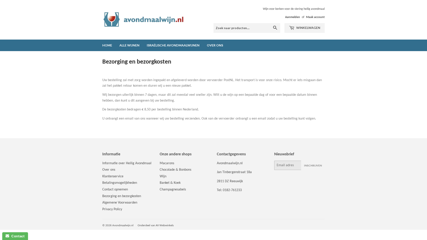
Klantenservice (112, 176)
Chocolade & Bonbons (175, 170)
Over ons (215, 45)
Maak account (315, 17)
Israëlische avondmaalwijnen (173, 45)
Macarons (167, 163)
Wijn (163, 176)
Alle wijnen (129, 45)
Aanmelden (292, 17)
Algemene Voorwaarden (119, 202)
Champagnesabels (173, 189)
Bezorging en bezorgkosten (121, 196)
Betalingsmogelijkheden (119, 183)
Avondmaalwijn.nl (122, 225)
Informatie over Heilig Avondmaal (126, 163)
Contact (16, 236)
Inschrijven (313, 165)
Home (107, 45)
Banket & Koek (170, 183)
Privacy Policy (112, 209)
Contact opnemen (115, 189)
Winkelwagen (308, 28)
